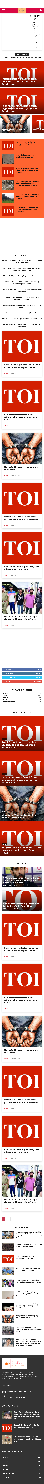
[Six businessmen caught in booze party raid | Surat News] (8, 1247)
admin (5, 885)
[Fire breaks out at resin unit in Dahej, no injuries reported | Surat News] (8, 198)
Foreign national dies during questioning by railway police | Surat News (27, 1306)
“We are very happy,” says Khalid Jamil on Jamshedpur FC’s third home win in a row (21, 880)
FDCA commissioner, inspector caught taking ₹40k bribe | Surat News (28, 1294)
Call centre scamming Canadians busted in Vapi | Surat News (21, 905)
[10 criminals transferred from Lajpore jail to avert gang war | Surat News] (22, 101)
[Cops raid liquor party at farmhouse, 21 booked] (8, 159)
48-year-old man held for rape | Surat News (22, 313)
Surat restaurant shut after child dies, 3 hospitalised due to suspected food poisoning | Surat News (29, 1235)
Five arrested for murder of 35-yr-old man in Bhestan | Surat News (22, 298)
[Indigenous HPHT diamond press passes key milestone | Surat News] (8, 146)
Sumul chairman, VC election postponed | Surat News (27, 1257)
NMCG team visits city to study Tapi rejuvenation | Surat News (22, 291)
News (6, 373)
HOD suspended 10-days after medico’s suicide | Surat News (22, 325)
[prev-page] (3, 1350)
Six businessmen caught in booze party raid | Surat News (29, 1245)
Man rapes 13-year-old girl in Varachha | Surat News (22, 319)
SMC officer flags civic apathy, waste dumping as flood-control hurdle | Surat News (27, 183)
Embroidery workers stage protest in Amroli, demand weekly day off (29, 1329)
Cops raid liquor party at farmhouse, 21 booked (25, 156)
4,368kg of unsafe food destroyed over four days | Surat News (22, 306)
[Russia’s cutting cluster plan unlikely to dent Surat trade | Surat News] (22, 74)
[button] (3, 10)
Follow (38, 673)
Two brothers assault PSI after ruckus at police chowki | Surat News (27, 1439)
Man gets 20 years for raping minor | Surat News (22, 276)
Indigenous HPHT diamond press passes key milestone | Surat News (27, 144)
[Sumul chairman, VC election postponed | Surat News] (8, 1259)
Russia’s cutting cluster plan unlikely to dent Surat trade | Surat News (27, 209)
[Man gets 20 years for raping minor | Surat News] (15, 124)
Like (39, 669)
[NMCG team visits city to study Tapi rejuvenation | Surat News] (22, 548)
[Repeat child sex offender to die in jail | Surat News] (7, 1428)
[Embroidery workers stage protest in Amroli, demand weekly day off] (8, 1330)
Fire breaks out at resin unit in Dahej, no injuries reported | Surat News (27, 196)
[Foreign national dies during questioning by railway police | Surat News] (8, 1307)
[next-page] (16, 1219)
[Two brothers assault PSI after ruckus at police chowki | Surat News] (7, 1439)
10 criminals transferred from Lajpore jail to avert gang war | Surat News (27, 170)
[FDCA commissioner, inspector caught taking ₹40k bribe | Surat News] (8, 1295)
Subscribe (37, 682)
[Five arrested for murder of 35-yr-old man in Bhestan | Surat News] (22, 598)
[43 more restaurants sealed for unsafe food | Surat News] (8, 1271)
